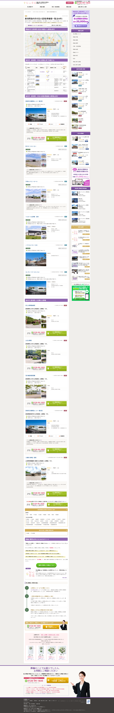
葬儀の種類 (42, 6)
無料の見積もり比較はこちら (46, 565)
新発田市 (42, 519)
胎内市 (38, 522)
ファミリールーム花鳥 (83, 103)
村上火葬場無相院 (30, 305)
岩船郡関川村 (54, 524)
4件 (47, 72)
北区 (27, 514)
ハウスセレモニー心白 (31, 87)
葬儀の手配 (75, 37)
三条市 (32, 519)
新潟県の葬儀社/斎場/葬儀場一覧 (39, 11)
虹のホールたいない (31, 75)
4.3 (54, 109)
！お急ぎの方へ (69, 2)
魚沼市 (27, 522)
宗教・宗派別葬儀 (55, 6)
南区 (49, 514)
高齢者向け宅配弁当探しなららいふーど (44, 711)
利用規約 (79, 4)
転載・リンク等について (53, 700)
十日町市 (59, 519)
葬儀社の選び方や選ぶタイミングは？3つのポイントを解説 (84, 277)
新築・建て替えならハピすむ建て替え (30, 711)
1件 (58, 315)
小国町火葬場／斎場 (31, 457)
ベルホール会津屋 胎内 (31, 83)
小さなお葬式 (81, 161)
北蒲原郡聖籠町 (45, 522)
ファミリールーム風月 (83, 96)
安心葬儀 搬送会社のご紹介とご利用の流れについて (83, 257)
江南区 (40, 514)
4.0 (54, 316)
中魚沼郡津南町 (38, 524)
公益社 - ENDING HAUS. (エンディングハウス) (83, 145)
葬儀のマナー (76, 52)
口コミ (51, 124)
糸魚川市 (37, 521)
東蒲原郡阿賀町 (29, 524)
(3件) (41, 169)
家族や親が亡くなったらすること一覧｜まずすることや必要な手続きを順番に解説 (83, 264)
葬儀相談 (43, 71)
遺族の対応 (75, 55)
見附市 (63, 519)
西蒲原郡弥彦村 (53, 522)
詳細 (31, 124)
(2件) (41, 482)
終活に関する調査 (77, 64)
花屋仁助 (80, 198)
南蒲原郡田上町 (62, 522)
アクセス (41, 124)
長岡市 (27, 519)
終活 (74, 58)
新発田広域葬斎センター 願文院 (31, 71)
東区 (31, 514)
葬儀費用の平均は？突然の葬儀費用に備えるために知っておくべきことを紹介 (83, 270)
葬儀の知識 (68, 6)
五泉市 (46, 521)
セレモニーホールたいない (31, 90)
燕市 (32, 521)
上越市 (51, 521)
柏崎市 (37, 519)
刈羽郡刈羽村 (46, 524)
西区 (53, 514)
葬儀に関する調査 (77, 61)
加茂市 (53, 519)
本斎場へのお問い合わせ (62, 149)
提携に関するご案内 (82, 6)
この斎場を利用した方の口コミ (34, 128)
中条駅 (27, 533)
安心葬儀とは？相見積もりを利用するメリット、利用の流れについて (83, 231)
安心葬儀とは (26, 700)
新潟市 (27, 512)
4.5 (54, 190)
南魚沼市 (33, 522)
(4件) (41, 128)
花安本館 (80, 72)
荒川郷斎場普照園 (30, 375)
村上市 (27, 521)
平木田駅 (33, 533)
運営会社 (35, 700)
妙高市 (42, 521)
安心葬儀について (77, 33)
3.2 (54, 468)
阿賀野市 (57, 521)
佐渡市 (62, 521)
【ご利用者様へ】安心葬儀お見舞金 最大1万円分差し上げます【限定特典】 (83, 251)
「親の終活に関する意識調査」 (40, 693)
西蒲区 (57, 514)
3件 (47, 76)
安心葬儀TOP (30, 6)
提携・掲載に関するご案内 (43, 700)
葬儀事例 (62, 124)
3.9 (54, 155)
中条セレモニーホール (31, 79)
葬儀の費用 (75, 43)
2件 (52, 71)
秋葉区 (44, 514)
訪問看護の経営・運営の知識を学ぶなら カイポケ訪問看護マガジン (34, 706)
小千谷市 (48, 519)
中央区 (35, 514)
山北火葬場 (29, 340)
